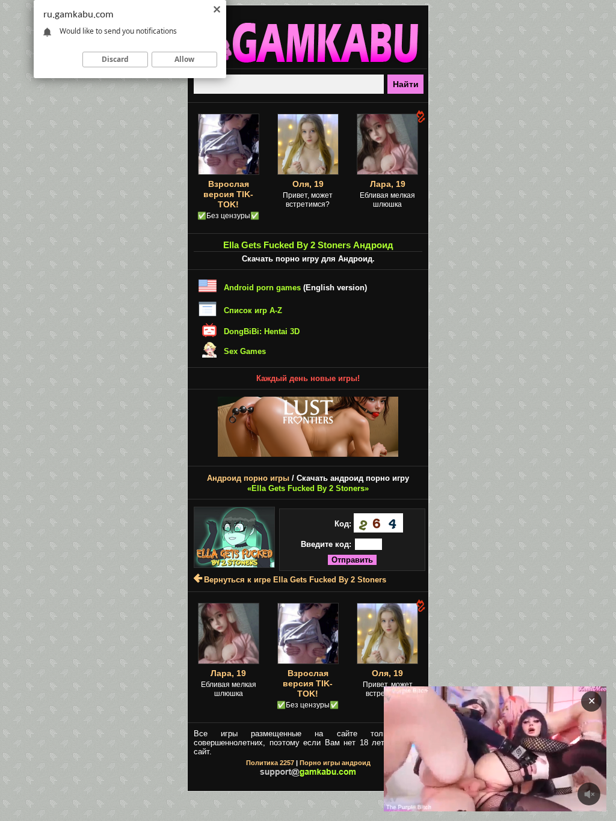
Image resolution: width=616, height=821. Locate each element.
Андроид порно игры (248, 478)
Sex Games (245, 351)
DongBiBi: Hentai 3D (262, 331)
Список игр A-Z (253, 310)
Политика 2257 (270, 762)
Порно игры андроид (335, 762)
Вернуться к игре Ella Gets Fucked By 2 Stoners (295, 579)
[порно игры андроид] (308, 64)
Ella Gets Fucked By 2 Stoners (308, 488)
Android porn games (262, 287)
